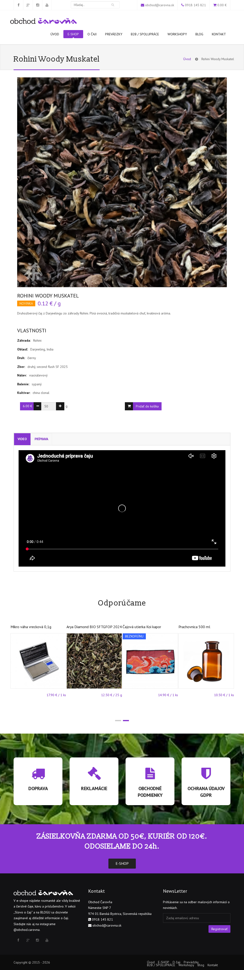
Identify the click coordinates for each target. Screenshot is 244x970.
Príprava (41, 439)
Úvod (55, 34)
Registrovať (219, 929)
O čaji (92, 34)
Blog (199, 34)
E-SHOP (73, 34)
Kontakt (219, 34)
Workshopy (177, 34)
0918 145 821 (195, 5)
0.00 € (222, 5)
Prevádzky (113, 34)
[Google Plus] (28, 5)
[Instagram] (37, 5)
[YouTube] (47, 5)
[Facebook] (18, 5)
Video (22, 439)
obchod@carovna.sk (159, 5)
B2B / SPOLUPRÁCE (145, 34)
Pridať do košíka (147, 406)
